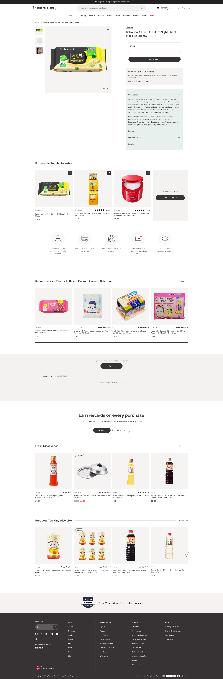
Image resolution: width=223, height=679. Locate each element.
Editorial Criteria (138, 643)
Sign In (102, 627)
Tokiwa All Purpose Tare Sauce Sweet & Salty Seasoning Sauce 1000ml (129, 571)
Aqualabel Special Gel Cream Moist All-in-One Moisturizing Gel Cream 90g (131, 214)
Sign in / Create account (138, 81)
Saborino (129, 28)
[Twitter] (41, 634)
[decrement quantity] (132, 52)
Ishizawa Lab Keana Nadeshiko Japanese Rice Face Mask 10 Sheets (91, 332)
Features (132, 131)
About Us (135, 627)
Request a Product (107, 648)
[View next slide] (107, 88)
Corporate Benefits (139, 656)
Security (155, 676)
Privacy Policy (146, 676)
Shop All (182, 281)
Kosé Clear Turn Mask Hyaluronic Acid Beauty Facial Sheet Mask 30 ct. (129, 332)
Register (103, 631)
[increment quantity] (176, 52)
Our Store (135, 664)
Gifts (69, 656)
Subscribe (55, 627)
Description (133, 95)
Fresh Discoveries (46, 446)
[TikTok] (36, 639)
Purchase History (106, 643)
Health (101, 15)
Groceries (71, 631)
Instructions (133, 137)
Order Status (105, 639)
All (72, 15)
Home (109, 15)
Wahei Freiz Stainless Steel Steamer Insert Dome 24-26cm (92, 497)
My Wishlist (104, 635)
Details (131, 144)
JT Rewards (136, 648)
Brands (136, 15)
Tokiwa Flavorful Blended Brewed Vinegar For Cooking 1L (168, 571)
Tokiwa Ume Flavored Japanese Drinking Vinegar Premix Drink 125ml (53, 571)
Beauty (92, 15)
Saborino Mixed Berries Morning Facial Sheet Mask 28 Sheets (52, 332)
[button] (103, 210)
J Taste (70, 627)
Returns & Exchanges (173, 631)
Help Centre (169, 635)
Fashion (126, 15)
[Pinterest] (52, 634)
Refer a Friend (137, 652)
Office (117, 15)
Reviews (135, 660)
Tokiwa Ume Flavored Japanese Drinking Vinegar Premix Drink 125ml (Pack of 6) (92, 571)
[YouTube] (57, 634)
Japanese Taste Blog (140, 635)
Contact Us (169, 639)
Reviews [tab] (47, 376)
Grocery (82, 15)
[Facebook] (36, 634)
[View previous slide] (100, 88)
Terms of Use (136, 676)
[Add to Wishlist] (107, 30)
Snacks (70, 635)
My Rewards (104, 652)
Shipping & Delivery (172, 627)
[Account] (178, 8)
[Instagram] (47, 634)
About (144, 15)
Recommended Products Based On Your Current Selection (74, 281)
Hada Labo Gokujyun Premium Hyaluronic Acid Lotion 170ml (92, 214)
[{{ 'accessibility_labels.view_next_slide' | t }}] (187, 554)
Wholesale (104, 656)
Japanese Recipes (139, 639)
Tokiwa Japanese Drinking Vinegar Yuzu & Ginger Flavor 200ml (130, 497)
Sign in (111, 366)
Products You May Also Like (53, 520)
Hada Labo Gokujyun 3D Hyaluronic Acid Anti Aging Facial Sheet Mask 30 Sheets (168, 332)
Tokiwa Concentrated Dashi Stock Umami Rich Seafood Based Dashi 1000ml (168, 496)
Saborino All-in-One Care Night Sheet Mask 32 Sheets (52, 215)
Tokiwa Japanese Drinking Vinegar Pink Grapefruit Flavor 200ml (49, 497)
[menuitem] (71, 15)
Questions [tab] (61, 376)
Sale (152, 15)
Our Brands (136, 631)
